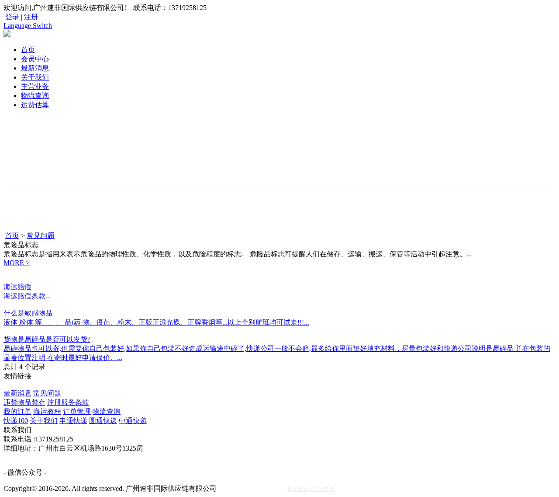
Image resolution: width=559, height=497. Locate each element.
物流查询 (35, 95)
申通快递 (73, 420)
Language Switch (27, 25)
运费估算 (35, 104)
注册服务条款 (68, 402)
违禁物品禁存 (24, 402)
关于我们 (35, 77)
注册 (31, 17)
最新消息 (35, 68)
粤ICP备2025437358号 (251, 488)
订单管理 (77, 411)
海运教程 (47, 411)
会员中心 (35, 59)
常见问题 (41, 235)
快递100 (15, 420)
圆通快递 (103, 420)
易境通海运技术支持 (310, 489)
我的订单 (17, 411)
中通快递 (133, 420)
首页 (28, 49)
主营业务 (35, 86)
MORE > (16, 262)
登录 (12, 17)
